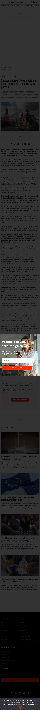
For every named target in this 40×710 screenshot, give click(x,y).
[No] (38, 704)
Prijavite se (17, 368)
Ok (20, 707)
